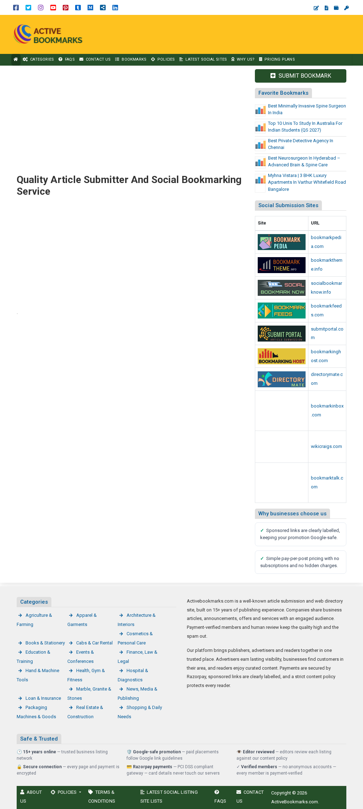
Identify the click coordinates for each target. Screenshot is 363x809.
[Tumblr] (78, 7)
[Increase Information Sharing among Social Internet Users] (282, 242)
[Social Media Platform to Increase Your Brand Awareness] (282, 288)
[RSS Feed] (103, 7)
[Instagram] (41, 7)
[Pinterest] (65, 7)
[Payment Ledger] (336, 8)
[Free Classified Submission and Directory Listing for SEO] (282, 334)
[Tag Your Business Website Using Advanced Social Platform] (282, 410)
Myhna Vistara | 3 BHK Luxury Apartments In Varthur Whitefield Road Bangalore (307, 182)
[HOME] (16, 60)
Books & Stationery (45, 642)
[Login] (346, 8)
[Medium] (90, 7)
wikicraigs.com (326, 446)
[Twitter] (28, 7)
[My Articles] (326, 8)
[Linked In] (115, 7)
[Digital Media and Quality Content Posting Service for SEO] (282, 265)
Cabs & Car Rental (94, 642)
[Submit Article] (316, 8)
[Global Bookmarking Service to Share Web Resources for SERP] (282, 310)
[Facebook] (16, 7)
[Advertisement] (233, 34)
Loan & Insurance (43, 698)
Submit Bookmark (304, 75)
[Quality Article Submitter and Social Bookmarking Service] (49, 34)
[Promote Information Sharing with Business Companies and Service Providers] (282, 482)
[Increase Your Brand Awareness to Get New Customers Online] (282, 356)
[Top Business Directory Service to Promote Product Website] (282, 379)
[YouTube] (53, 7)
